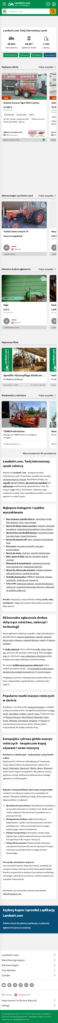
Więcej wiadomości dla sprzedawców (39, 453)
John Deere (40, 519)
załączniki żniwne (14, 573)
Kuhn (46, 717)
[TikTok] (21, 985)
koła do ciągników (33, 556)
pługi (8, 542)
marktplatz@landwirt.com (19, 1019)
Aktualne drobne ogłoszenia (16, 269)
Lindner (22, 713)
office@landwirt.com (12, 893)
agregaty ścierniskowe (43, 539)
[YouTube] (4, 985)
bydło (37, 649)
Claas (21, 522)
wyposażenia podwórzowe (41, 668)
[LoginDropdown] (54, 4)
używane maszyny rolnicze (14, 479)
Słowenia (48, 768)
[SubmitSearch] (53, 11)
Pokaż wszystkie (46, 67)
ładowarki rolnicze (44, 576)
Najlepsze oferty (10, 67)
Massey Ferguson (13, 717)
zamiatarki (11, 580)
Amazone (33, 720)
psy (4, 652)
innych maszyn (44, 671)
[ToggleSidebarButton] (4, 4)
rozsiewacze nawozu (41, 563)
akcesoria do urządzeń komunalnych (19, 671)
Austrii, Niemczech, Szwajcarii (16, 768)
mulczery (26, 552)
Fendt (48, 519)
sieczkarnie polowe (31, 573)
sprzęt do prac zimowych (27, 580)
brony (29, 539)
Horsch (44, 720)
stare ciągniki (30, 522)
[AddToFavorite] (43, 76)
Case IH (30, 713)
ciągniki (39, 636)
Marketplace (36, 55)
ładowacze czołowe (25, 583)
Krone (5, 720)
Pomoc (8, 994)
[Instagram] (9, 985)
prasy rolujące (46, 529)
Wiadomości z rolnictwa (14, 395)
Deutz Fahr (38, 717)
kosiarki (41, 525)
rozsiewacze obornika (32, 566)
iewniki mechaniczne (41, 552)
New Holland (12, 522)
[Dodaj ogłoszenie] (48, 4)
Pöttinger (13, 720)
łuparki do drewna (29, 536)
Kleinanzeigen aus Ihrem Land (17, 195)
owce (49, 649)
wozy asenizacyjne (14, 566)
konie (43, 649)
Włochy (33, 768)
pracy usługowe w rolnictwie (32, 656)
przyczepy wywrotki (25, 546)
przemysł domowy (31, 640)
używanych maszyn (36, 706)
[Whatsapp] (26, 985)
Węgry (40, 768)
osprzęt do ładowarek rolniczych (30, 586)
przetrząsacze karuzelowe (28, 529)
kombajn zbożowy (44, 569)
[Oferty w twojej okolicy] (4, 11)
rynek (12, 489)
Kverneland (23, 720)
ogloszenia (24, 55)
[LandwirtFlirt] (32, 985)
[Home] (19, 4)
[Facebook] (15, 985)
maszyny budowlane (26, 636)
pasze (42, 640)
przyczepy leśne (13, 536)
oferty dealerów (11, 55)
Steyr (52, 710)
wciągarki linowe (45, 532)
